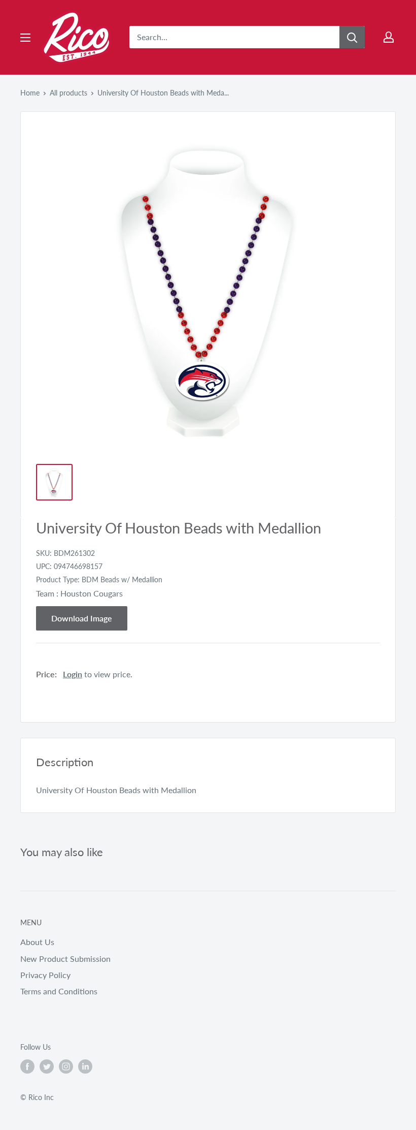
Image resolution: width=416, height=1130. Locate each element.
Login (72, 674)
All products (68, 92)
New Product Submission (65, 958)
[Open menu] (25, 38)
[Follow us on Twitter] (47, 1066)
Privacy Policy (45, 975)
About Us (37, 942)
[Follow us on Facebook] (27, 1066)
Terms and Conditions (58, 991)
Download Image (81, 618)
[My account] (389, 37)
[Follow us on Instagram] (66, 1066)
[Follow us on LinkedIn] (85, 1066)
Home (30, 92)
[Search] (352, 37)
